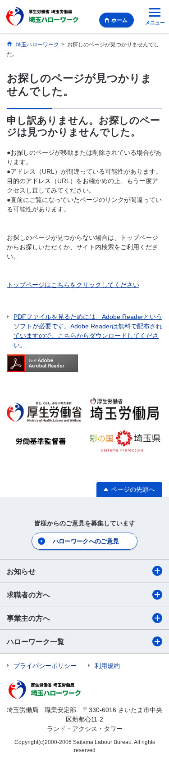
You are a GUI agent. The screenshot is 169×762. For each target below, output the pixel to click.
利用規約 (107, 665)
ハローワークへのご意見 (86, 541)
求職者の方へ (28, 595)
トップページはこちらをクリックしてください (73, 284)
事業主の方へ (28, 618)
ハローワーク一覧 (35, 641)
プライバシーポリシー (45, 665)
